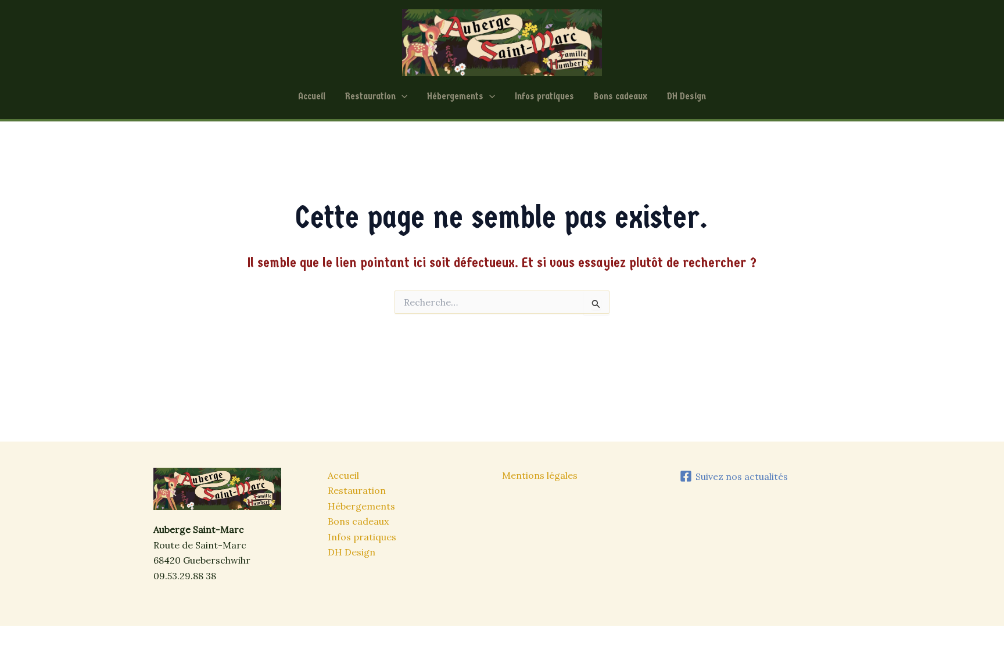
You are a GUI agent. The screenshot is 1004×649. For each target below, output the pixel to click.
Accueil (311, 96)
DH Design (686, 96)
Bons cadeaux (620, 96)
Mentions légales (540, 475)
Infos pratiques (544, 96)
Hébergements (455, 96)
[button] (401, 96)
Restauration (370, 96)
